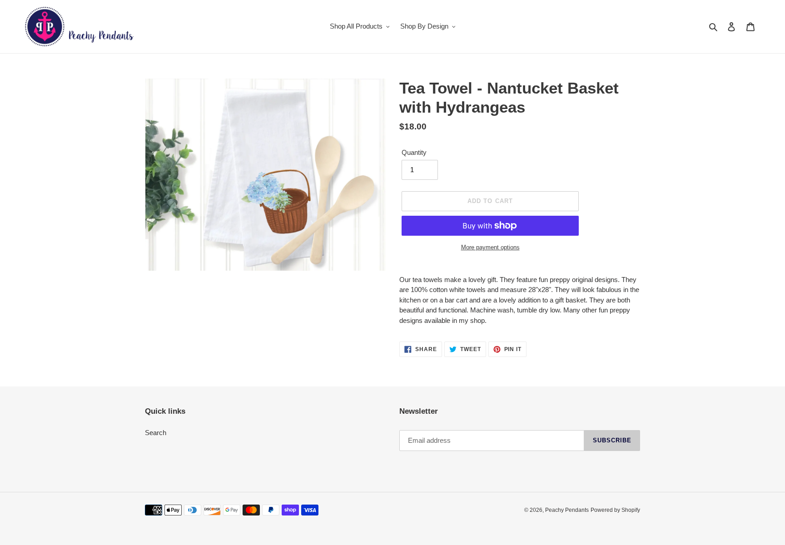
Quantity (414, 152)
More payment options (490, 247)
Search (155, 432)
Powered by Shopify (615, 510)
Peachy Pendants (567, 510)
